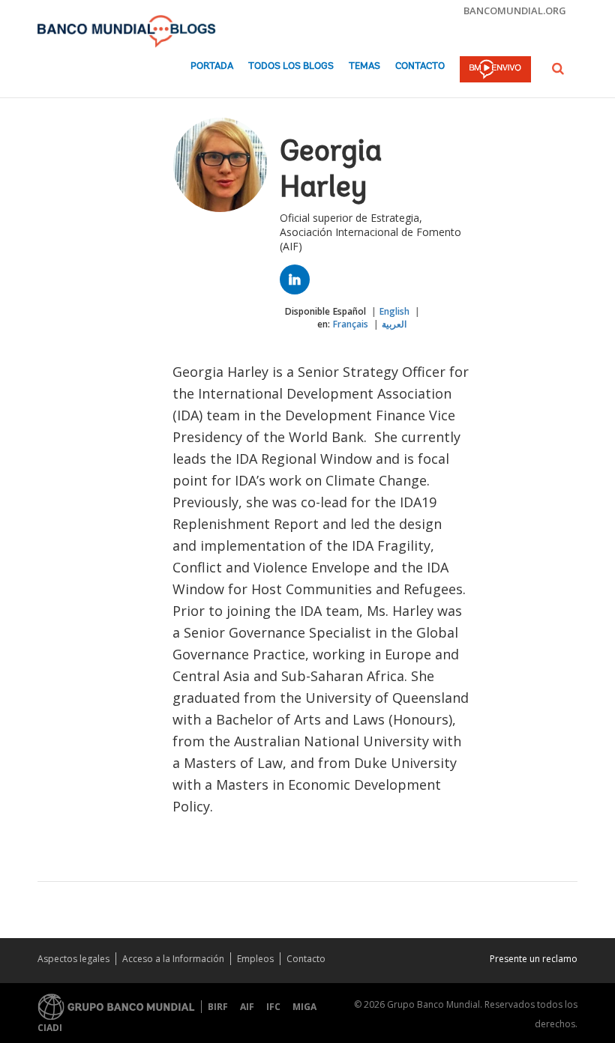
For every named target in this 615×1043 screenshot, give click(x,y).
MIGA (304, 1006)
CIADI (50, 1027)
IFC (273, 1006)
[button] (558, 68)
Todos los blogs (291, 66)
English (395, 311)
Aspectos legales (74, 958)
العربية (394, 324)
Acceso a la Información (173, 958)
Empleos (255, 958)
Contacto (420, 66)
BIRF (218, 1006)
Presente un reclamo (534, 958)
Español (349, 311)
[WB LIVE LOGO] (495, 70)
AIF (247, 1006)
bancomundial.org (515, 10)
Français (350, 324)
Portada (211, 66)
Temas (364, 66)
